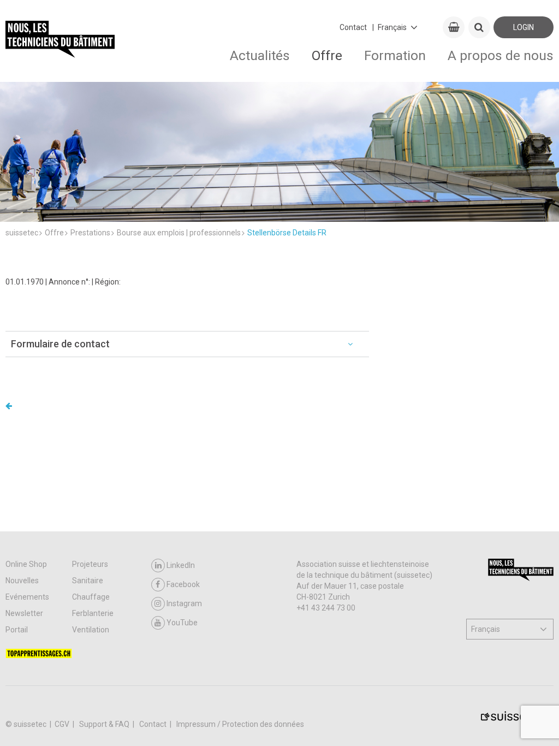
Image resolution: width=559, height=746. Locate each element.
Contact (353, 27)
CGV (63, 724)
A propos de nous (501, 55)
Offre (327, 55)
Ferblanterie (93, 613)
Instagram (184, 603)
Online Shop (26, 564)
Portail (16, 629)
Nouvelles (22, 580)
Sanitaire (87, 580)
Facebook (183, 584)
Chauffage (91, 597)
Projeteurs (90, 564)
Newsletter (24, 613)
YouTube (182, 622)
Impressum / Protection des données (240, 724)
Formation (395, 55)
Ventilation (90, 629)
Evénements (27, 597)
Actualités (260, 55)
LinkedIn (180, 565)
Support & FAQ (105, 724)
